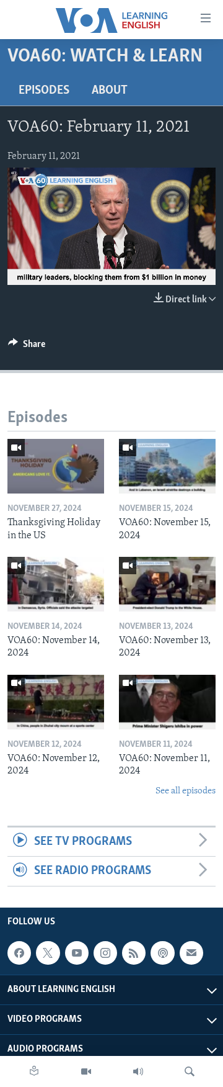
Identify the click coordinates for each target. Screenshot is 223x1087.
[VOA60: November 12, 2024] (55, 702)
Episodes (44, 90)
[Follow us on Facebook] (19, 953)
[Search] (189, 1071)
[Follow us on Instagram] (105, 953)
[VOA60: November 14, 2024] (55, 584)
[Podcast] (162, 953)
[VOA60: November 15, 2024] (167, 466)
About (110, 90)
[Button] (26, 347)
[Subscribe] (191, 953)
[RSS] (134, 953)
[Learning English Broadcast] (138, 1071)
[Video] (86, 1071)
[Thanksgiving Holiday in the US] (55, 466)
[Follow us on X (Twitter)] (47, 953)
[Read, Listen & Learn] (34, 1071)
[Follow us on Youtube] (77, 953)
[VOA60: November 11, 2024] (167, 702)
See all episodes (185, 791)
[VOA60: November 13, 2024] (167, 584)
